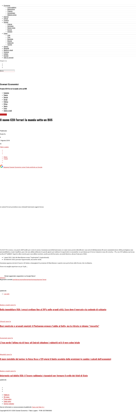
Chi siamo (6, 397)
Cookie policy (7, 401)
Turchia (9, 45)
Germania (10, 26)
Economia (7, 5)
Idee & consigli (8, 58)
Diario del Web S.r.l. (38, 407)
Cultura (6, 54)
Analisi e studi (8, 50)
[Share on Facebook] (70, 150)
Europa (6, 22)
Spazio (6, 46)
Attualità (6, 48)
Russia (9, 30)
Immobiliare (11, 13)
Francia (9, 24)
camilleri (15, 279)
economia (21, 279)
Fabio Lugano (4, 147)
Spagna (9, 32)
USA (8, 35)
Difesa (6, 19)
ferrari (26, 279)
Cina (8, 37)
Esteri (5, 33)
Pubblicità (6, 395)
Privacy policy (7, 399)
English (6, 56)
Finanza (9, 11)
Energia (6, 17)
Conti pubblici (11, 7)
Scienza (6, 52)
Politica (6, 20)
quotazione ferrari (40, 279)
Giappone (10, 43)
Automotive (11, 9)
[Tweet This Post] (70, 152)
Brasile (9, 41)
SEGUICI (2, 278)
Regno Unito (11, 28)
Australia (10, 39)
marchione (31, 279)
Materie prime (11, 15)
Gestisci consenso (9, 404)
